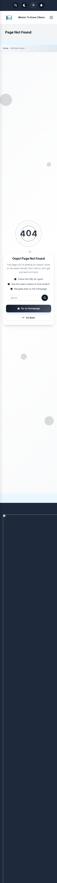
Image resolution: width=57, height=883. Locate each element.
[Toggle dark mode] (24, 5)
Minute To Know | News (31, 17)
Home (5, 48)
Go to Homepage (30, 308)
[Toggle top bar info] (33, 5)
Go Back (30, 317)
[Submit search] (45, 298)
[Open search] (16, 5)
